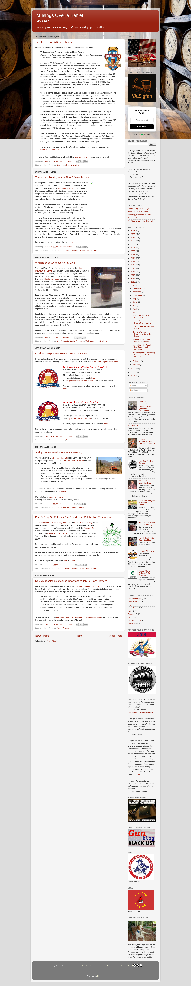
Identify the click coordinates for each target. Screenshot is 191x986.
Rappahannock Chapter (57, 533)
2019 (133, 255)
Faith (130, 611)
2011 (133, 282)
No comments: (66, 161)
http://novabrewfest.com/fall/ (79, 418)
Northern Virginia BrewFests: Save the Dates (61, 353)
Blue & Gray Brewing (67, 188)
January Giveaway (146, 551)
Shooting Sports (134, 620)
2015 (133, 268)
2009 (133, 369)
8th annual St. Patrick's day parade (53, 523)
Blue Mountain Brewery (74, 461)
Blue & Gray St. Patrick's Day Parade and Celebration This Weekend (74, 517)
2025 (133, 234)
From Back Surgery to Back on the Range (147, 503)
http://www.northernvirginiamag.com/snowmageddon (78, 617)
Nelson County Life (60, 458)
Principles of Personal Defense (140, 712)
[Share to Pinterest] (87, 161)
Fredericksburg (92, 250)
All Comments (137, 390)
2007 (133, 376)
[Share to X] (82, 161)
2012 (133, 279)
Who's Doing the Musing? (138, 209)
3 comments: (65, 565)
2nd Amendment (134, 599)
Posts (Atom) (51, 641)
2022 (133, 244)
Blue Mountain (63, 341)
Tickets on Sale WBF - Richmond (54, 42)
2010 (133, 285)
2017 (133, 261)
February (137, 361)
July (135, 299)
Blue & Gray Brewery (83, 523)
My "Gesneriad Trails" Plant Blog (141, 221)
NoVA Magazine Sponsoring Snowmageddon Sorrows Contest (71, 580)
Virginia (76, 165)
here (72, 242)
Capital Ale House (51, 279)
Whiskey (131, 623)
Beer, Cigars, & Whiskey (138, 212)
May (135, 306)
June (135, 302)
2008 (133, 372)
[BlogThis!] (79, 161)
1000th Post (133, 426)
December (137, 288)
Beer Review (133, 602)
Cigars (130, 605)
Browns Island (81, 157)
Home (79, 635)
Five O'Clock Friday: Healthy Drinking (147, 523)
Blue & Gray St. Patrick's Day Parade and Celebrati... (142, 347)
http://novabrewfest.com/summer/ (81, 381)
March (136, 312)
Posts (133, 386)
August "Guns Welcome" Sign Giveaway (145, 573)
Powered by (136, 135)
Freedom (132, 614)
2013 (133, 275)
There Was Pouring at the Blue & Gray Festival (62, 177)
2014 (133, 272)
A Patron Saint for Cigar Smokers (146, 482)
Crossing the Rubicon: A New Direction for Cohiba (147, 441)
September (138, 295)
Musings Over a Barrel (59, 15)
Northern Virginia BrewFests (106, 362)
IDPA (130, 617)
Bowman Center (91, 528)
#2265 (137, 774)
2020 (133, 251)
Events (69, 165)
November (137, 292)
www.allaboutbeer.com (50, 150)
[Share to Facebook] (84, 161)
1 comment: (65, 337)
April (135, 309)
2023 (133, 241)
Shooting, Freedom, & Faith (139, 215)
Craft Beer (61, 165)
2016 (133, 265)
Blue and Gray (63, 250)
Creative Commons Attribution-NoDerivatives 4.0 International (107, 966)
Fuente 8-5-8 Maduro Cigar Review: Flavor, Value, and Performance (145, 406)
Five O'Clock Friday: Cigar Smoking (147, 539)
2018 (133, 258)
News (59, 628)
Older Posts (115, 635)
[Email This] (77, 161)
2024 (133, 238)
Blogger (100, 976)
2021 (133, 248)
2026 (133, 231)
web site (62, 491)
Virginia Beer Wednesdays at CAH (55, 262)
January (136, 365)
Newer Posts (42, 635)
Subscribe (142, 126)
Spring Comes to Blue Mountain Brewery (58, 452)
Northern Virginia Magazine (87, 586)
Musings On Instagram (137, 218)
